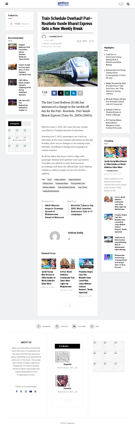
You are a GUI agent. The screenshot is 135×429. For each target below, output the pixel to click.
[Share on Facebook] (54, 93)
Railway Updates (49, 187)
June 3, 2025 (49, 40)
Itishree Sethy (55, 37)
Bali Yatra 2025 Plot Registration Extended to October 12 (24, 105)
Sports (47, 266)
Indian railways (60, 179)
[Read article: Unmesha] (63, 381)
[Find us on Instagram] (26, 391)
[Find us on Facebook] (16, 391)
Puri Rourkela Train (78, 183)
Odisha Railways (75, 179)
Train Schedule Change (66, 187)
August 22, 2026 (48, 287)
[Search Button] (128, 4)
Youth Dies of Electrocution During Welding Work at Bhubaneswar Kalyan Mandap (113, 59)
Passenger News (62, 183)
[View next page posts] (70, 305)
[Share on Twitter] (61, 93)
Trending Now (56, 44)
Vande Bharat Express (51, 191)
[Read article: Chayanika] (63, 357)
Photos (65, 266)
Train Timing (82, 187)
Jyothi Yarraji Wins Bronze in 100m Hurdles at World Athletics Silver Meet (49, 278)
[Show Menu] (7, 4)
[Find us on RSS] (35, 391)
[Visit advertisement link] (116, 26)
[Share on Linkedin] (74, 93)
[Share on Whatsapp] (67, 93)
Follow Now (20, 140)
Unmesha (67, 388)
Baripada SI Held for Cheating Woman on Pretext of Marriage (113, 112)
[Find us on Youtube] (31, 391)
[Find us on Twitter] (21, 391)
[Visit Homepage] (63, 4)
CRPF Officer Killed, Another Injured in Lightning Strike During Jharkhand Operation (25, 87)
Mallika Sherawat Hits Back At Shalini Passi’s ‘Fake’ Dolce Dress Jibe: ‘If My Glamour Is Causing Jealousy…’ (116, 88)
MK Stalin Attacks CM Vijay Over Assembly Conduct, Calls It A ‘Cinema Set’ (116, 101)
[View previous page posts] (65, 305)
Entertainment (87, 266)
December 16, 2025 (66, 368)
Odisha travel (48, 183)
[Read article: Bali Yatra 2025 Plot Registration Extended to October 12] (12, 102)
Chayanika (67, 364)
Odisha (46, 44)
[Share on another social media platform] (80, 93)
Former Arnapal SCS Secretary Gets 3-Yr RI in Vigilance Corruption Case (25, 70)
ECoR (50, 179)
